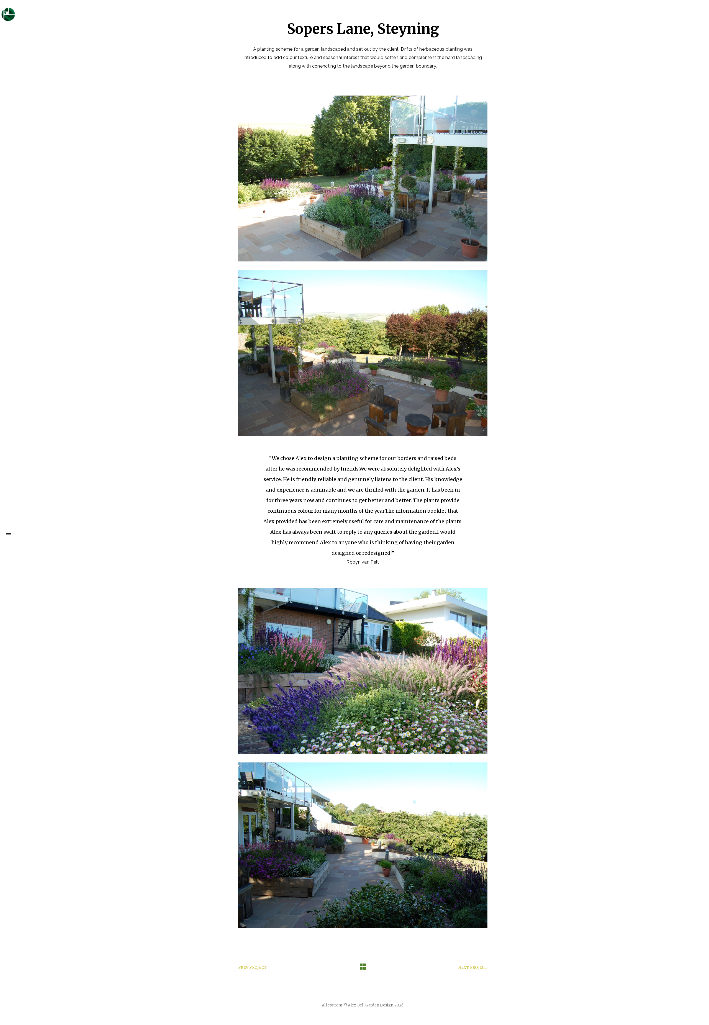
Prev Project (252, 967)
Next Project (472, 967)
